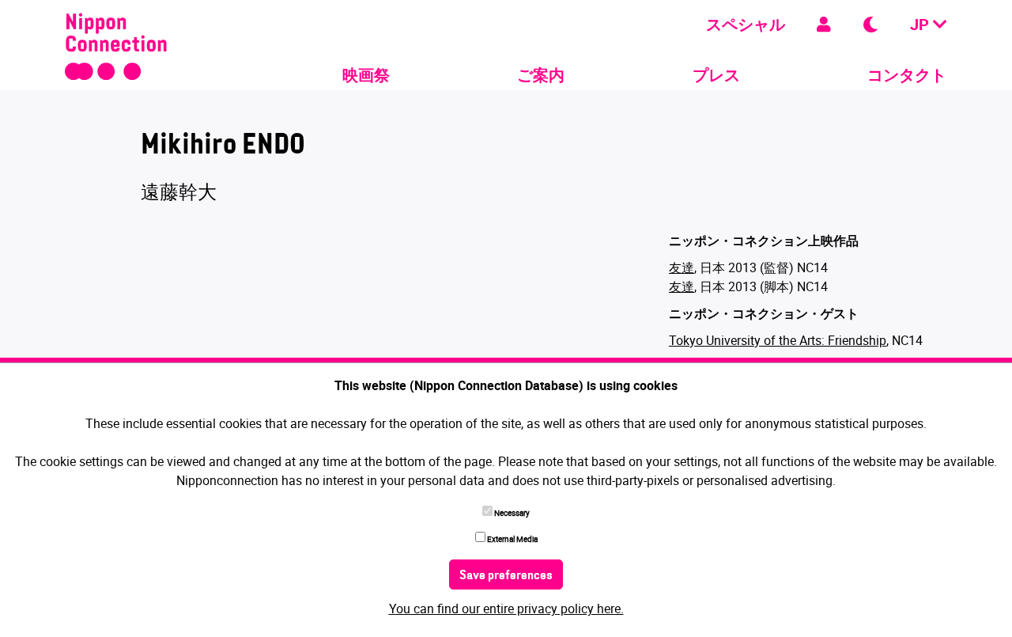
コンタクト (906, 74)
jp (921, 24)
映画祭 (366, 74)
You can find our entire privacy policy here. (506, 608)
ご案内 (541, 74)
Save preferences (506, 576)
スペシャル (745, 24)
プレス (716, 74)
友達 (681, 267)
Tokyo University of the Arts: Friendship (777, 340)
